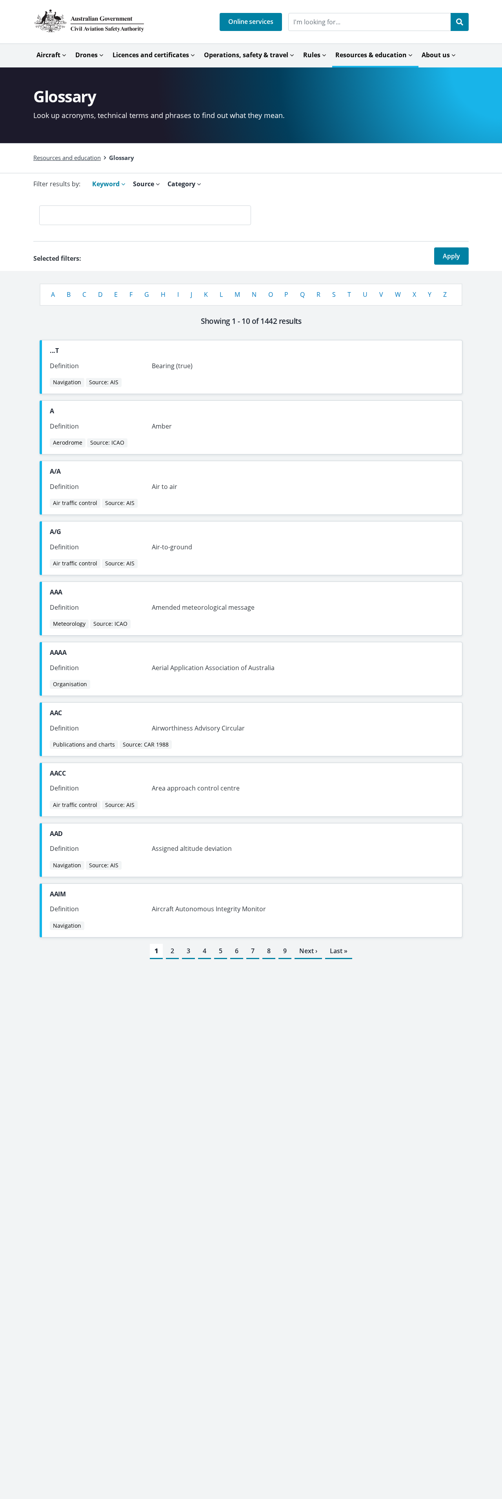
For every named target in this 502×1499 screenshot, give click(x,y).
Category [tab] (182, 184)
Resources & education (371, 55)
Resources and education (67, 158)
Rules (311, 55)
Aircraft (48, 55)
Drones (86, 55)
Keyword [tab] (106, 184)
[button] (251, 22)
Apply (451, 256)
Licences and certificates (151, 55)
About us (436, 55)
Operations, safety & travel (246, 55)
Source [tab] (144, 184)
